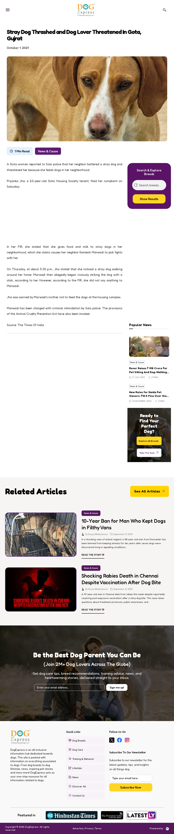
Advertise (78, 828)
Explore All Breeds (149, 440)
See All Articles (147, 491)
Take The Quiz (147, 452)
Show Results (149, 199)
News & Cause (48, 151)
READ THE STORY (93, 554)
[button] (164, 10)
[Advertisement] (64, 219)
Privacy (89, 828)
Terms (98, 828)
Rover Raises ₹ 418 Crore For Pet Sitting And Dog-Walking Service (148, 370)
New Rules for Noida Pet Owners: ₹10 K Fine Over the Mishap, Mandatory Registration (148, 394)
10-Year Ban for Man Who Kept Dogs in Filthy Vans (124, 524)
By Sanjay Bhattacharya (96, 534)
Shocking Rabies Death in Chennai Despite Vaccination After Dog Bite (121, 579)
